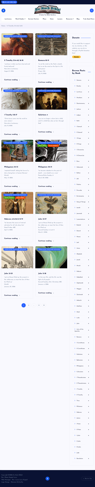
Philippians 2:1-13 (11, 167)
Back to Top (88, 478)
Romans (83, 337)
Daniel (83, 231)
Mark (83, 312)
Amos (83, 248)
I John (83, 435)
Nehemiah (83, 167)
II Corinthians (83, 348)
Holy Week (42, 145)
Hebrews (83, 412)
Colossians (83, 372)
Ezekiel (83, 225)
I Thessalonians (83, 377)
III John (79, 447)
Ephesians (83, 360)
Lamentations (83, 219)
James (83, 418)
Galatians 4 (43, 115)
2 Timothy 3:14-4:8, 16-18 (14, 26)
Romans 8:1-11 (43, 60)
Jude (78, 452)
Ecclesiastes (83, 196)
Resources (69, 19)
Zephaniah (83, 283)
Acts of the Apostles (81, 330)
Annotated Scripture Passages (15, 36)
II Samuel (83, 132)
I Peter (83, 424)
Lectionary (8, 19)
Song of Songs (83, 202)
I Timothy (83, 389)
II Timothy (83, 395)
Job (83, 179)
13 (38, 305)
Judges (83, 115)
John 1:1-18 (42, 273)
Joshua (83, 109)
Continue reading (11, 80)
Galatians (83, 354)
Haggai (83, 289)
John (83, 323)
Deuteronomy (83, 103)
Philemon (83, 406)
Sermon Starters (33, 19)
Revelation (83, 458)
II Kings (83, 144)
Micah (83, 266)
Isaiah (83, 208)
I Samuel (83, 126)
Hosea (83, 237)
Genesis (83, 80)
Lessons (59, 19)
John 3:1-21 (8, 273)
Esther (83, 173)
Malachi (83, 300)
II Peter (83, 430)
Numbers (83, 98)
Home (3, 26)
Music (52, 19)
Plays (44, 19)
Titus (83, 401)
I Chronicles (80, 149)
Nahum (79, 271)
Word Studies (19, 19)
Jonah (83, 260)
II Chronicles (80, 155)
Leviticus (83, 92)
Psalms (83, 184)
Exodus (83, 86)
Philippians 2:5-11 (45, 167)
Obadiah (79, 254)
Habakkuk (83, 277)
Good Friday (9, 197)
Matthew (83, 306)
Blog (78, 19)
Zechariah (83, 294)
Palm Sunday (53, 145)
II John (79, 441)
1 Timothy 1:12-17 (10, 115)
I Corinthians (83, 343)
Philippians (83, 366)
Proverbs (83, 190)
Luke (83, 318)
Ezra (83, 161)
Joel (83, 242)
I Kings (83, 138)
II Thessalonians (83, 383)
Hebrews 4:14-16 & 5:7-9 (13, 219)
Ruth (83, 121)
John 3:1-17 (42, 219)
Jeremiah (83, 213)
